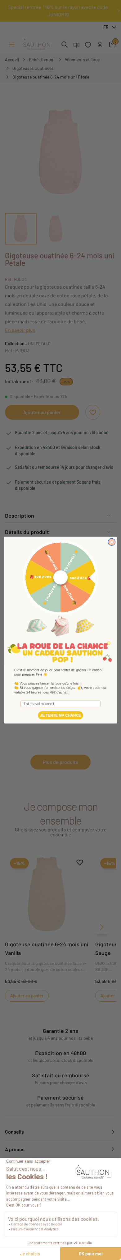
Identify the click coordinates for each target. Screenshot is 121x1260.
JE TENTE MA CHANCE (60, 715)
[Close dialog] (111, 541)
